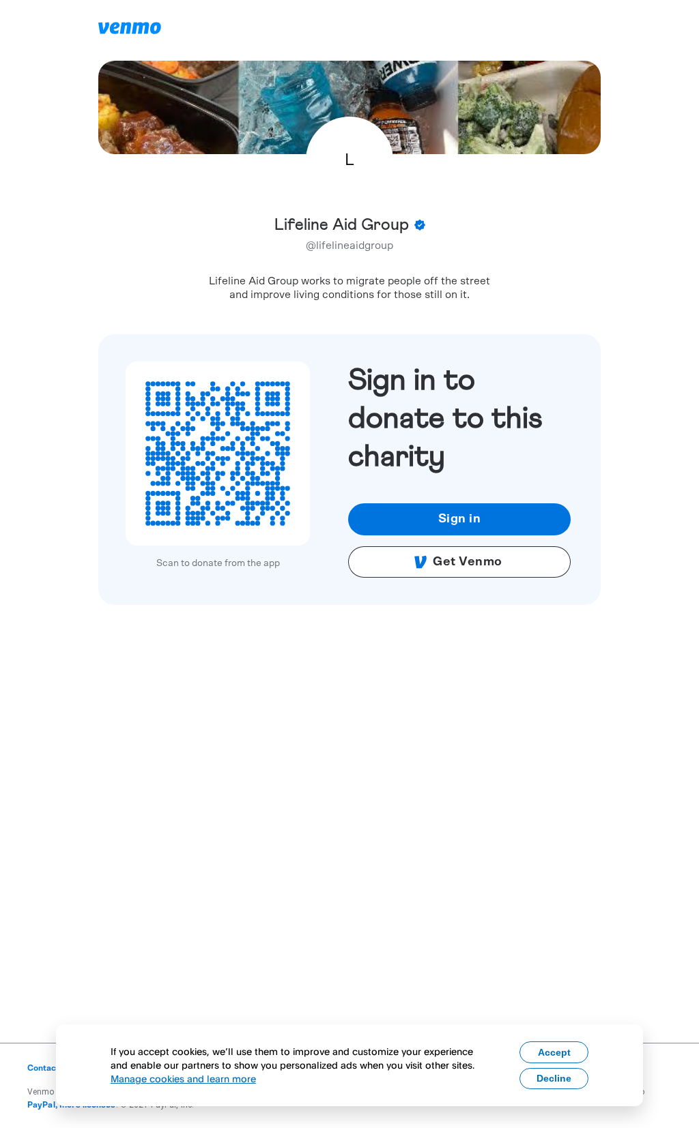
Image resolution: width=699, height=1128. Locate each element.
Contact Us (49, 1068)
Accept (554, 1052)
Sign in (459, 519)
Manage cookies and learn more (183, 1078)
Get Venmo (467, 562)
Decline (554, 1078)
